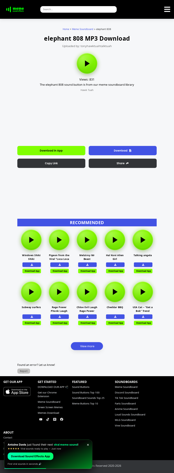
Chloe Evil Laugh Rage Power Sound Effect (87, 311)
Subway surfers (31, 307)
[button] (51, 163)
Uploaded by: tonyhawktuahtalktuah (87, 46)
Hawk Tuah (87, 90)
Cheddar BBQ (115, 307)
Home (66, 29)
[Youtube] (41, 419)
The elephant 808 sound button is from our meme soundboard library (87, 85)
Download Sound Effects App (30, 456)
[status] (48, 454)
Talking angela (143, 255)
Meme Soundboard (82, 29)
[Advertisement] (79, 119)
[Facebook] (62, 419)
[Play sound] (87, 63)
